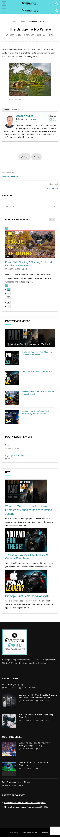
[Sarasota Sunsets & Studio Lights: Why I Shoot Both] (9, 721)
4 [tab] (8, 302)
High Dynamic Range (14, 455)
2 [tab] (8, 294)
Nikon (7, 445)
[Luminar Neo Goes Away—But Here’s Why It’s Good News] (12, 417)
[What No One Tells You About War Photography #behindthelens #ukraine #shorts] (30, 338)
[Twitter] (54, 119)
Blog (23, 22)
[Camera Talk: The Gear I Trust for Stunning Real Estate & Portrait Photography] (9, 701)
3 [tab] (8, 298)
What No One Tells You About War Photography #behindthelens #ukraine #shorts (28, 510)
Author (6, 110)
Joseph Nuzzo (15, 35)
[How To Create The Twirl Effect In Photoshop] (9, 769)
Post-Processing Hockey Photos (16, 782)
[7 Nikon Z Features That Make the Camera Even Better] (12, 358)
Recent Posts (17, 110)
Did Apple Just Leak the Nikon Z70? (37, 372)
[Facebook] (50, 119)
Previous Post (8, 172)
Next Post (53, 184)
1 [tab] (8, 289)
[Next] (6, 285)
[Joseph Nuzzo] (9, 127)
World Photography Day (12, 684)
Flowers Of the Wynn (11, 177)
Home (14, 22)
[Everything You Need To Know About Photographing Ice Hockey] (9, 749)
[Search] (56, 3)
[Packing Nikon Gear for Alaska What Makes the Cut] (12, 398)
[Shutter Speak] (30, 3)
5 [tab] (8, 306)
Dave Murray (52, 188)
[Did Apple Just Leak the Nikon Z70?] (12, 378)
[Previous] (6, 228)
